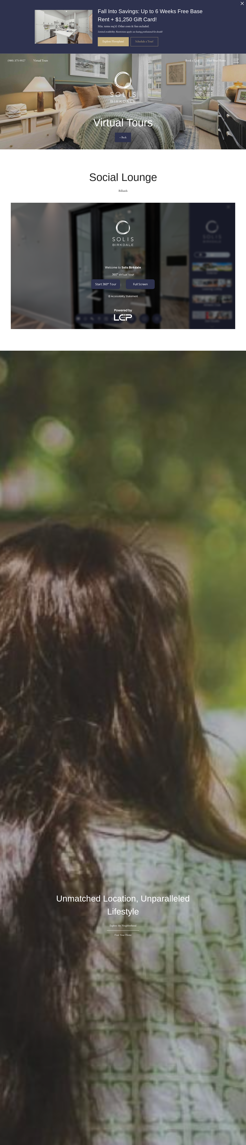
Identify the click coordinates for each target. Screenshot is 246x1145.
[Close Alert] (242, 4)
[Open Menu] (236, 61)
